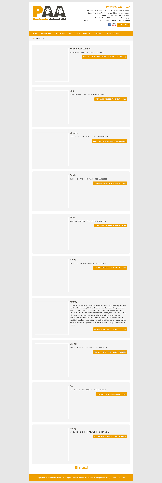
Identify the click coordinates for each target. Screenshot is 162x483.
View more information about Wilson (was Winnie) (104, 57)
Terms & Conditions (118, 478)
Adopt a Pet (45, 33)
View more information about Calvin (110, 183)
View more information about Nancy (110, 436)
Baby (72, 217)
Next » (84, 468)
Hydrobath (98, 33)
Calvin (73, 175)
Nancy (73, 428)
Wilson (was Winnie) (80, 48)
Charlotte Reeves (93, 478)
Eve (71, 386)
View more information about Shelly (110, 268)
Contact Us (113, 33)
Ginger (73, 343)
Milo (72, 90)
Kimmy (73, 301)
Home (35, 33)
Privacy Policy (105, 478)
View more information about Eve (111, 394)
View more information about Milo (111, 99)
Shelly (73, 259)
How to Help (73, 33)
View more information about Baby (111, 225)
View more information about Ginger (110, 352)
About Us (59, 33)
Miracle (74, 132)
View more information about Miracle (109, 141)
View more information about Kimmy (110, 329)
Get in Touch (123, 25)
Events (86, 33)
